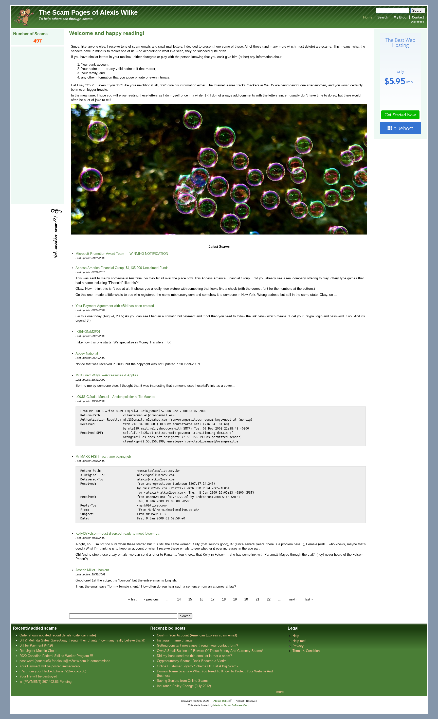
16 (201, 599)
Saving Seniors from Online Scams (183, 681)
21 (257, 599)
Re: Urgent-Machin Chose (38, 651)
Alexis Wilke (221, 700)
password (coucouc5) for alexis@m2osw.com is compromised (65, 661)
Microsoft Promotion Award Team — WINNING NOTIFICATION (122, 254)
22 (268, 599)
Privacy (298, 646)
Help (296, 636)
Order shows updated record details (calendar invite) (58, 635)
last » (309, 599)
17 (212, 599)
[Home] (23, 16)
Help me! (299, 641)
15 (190, 599)
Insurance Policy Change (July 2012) (184, 686)
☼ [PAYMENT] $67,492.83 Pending (45, 682)
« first (132, 599)
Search (382, 17)
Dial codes (417, 21)
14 (179, 599)
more (280, 692)
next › (293, 599)
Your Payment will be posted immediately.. (51, 666)
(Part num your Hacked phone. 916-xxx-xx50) (53, 671)
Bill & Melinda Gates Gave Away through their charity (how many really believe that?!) (82, 640)
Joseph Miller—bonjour (92, 570)
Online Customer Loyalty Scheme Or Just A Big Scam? (197, 666)
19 (235, 599)
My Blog (400, 17)
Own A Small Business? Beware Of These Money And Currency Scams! (210, 651)
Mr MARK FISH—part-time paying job (103, 456)
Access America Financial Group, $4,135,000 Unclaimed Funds (122, 268)
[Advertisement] (37, 125)
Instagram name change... (176, 640)
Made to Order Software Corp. (231, 705)
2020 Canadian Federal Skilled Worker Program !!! (56, 656)
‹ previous (151, 599)
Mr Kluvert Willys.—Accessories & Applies (107, 375)
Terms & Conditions (307, 651)
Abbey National (87, 353)
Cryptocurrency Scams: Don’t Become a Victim (192, 661)
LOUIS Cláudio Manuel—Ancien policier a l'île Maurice (115, 397)
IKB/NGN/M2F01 (88, 332)
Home (367, 17)
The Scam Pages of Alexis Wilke (88, 12)
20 (246, 599)
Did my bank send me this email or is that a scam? (194, 656)
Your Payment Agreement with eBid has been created (115, 306)
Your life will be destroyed (38, 676)
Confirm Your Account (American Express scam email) (197, 635)
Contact (418, 17)
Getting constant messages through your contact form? (197, 645)
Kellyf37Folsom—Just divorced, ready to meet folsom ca (117, 533)
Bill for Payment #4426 (36, 645)
